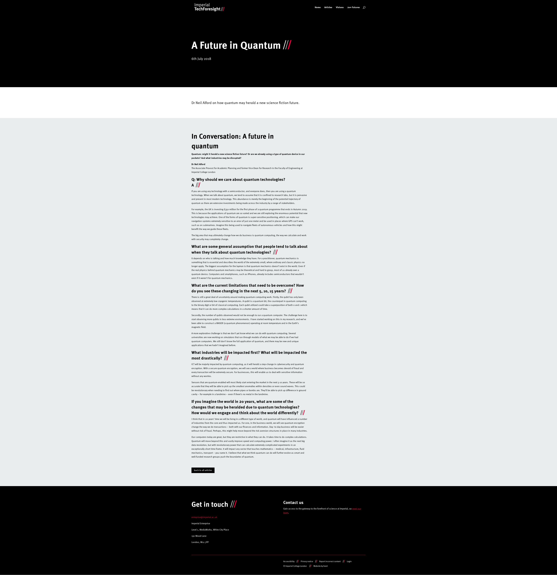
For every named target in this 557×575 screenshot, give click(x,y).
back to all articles (203, 470)
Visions (340, 7)
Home (318, 7)
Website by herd (320, 565)
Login (349, 561)
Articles (328, 7)
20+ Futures (353, 7)
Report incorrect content (330, 561)
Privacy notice (307, 561)
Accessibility (288, 561)
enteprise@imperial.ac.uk (204, 517)
